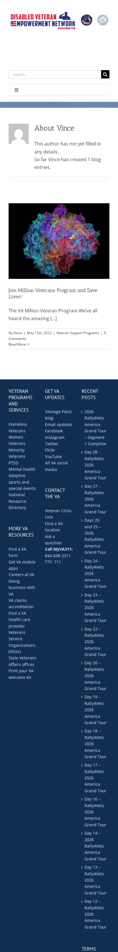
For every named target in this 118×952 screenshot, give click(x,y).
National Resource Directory (17, 501)
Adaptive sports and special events (22, 482)
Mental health (22, 469)
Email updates (58, 424)
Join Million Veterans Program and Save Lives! (53, 293)
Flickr (50, 450)
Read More (17, 344)
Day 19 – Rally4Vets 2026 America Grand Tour (95, 709)
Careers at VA (21, 574)
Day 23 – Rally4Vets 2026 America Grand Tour (95, 607)
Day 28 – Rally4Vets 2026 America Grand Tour (95, 464)
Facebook (54, 430)
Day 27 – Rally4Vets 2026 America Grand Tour (95, 499)
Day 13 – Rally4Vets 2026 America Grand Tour (95, 880)
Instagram (54, 437)
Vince (17, 332)
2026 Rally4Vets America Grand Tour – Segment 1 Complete (95, 427)
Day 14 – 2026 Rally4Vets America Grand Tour (95, 846)
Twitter (51, 443)
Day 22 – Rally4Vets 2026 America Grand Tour (95, 641)
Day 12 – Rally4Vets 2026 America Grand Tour (95, 914)
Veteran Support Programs (77, 332)
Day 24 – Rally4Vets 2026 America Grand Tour (95, 573)
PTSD (13, 463)
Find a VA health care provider (19, 619)
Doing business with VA (22, 587)
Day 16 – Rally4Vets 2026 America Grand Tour (95, 811)
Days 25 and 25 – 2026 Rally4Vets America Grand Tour (95, 536)
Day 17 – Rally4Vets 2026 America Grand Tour (95, 777)
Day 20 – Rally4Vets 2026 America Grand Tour (95, 675)
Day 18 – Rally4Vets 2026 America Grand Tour (95, 743)
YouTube (53, 456)
